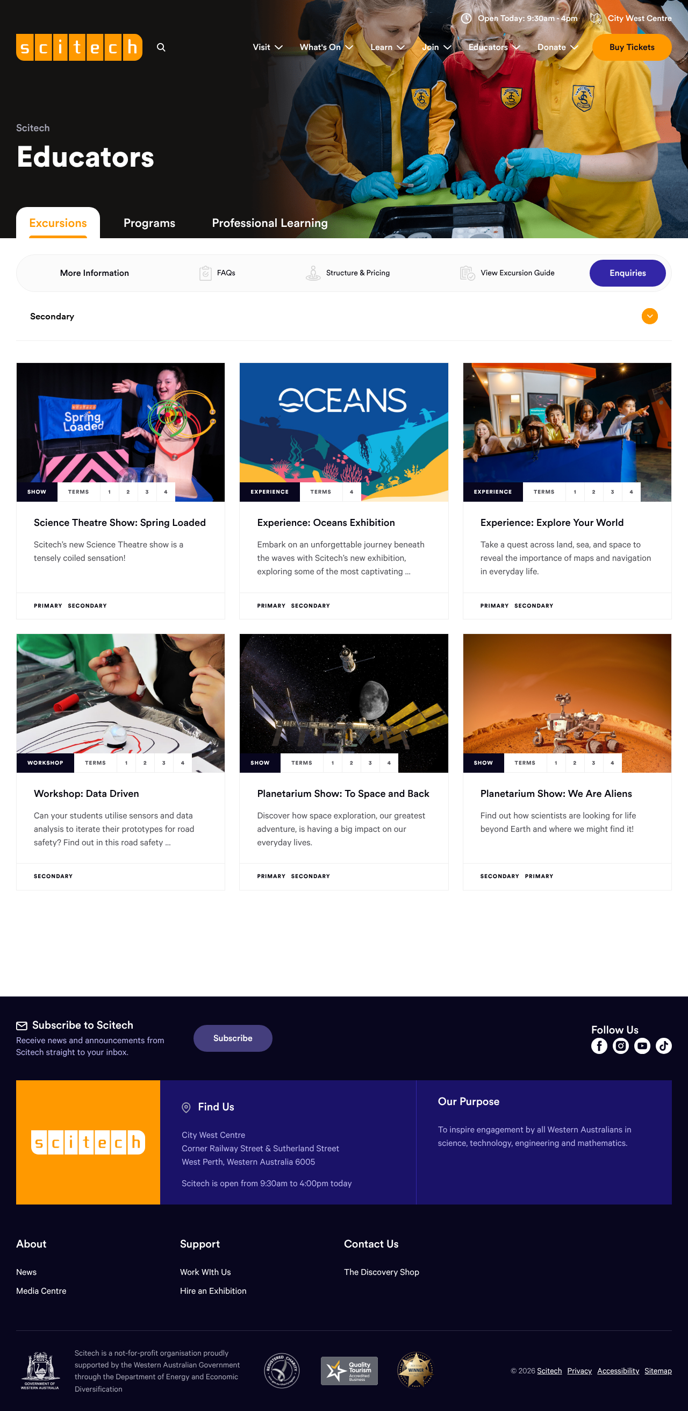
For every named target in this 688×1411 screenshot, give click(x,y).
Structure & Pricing (358, 272)
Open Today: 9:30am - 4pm (528, 18)
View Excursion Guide (517, 272)
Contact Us (371, 1244)
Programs (149, 222)
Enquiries (628, 273)
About (31, 1244)
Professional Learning (270, 222)
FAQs (226, 272)
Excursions (58, 222)
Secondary (52, 316)
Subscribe (233, 1038)
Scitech (33, 128)
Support (200, 1244)
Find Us (216, 1107)
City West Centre (640, 18)
